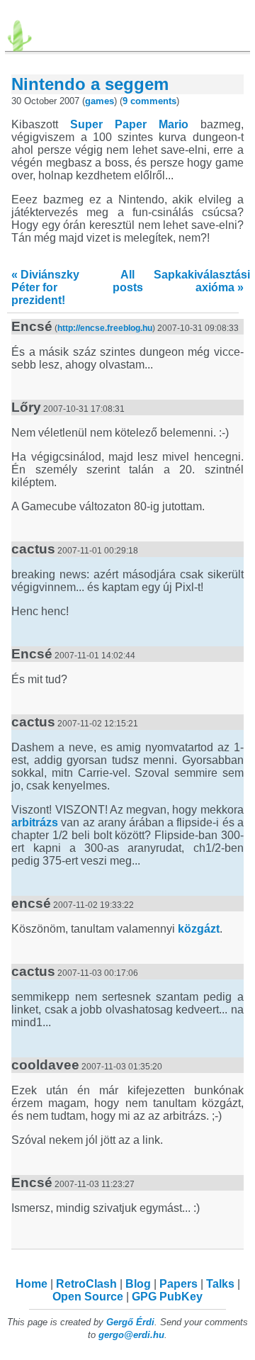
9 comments (149, 101)
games (99, 101)
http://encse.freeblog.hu (104, 328)
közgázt (199, 929)
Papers (178, 1284)
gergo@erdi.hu (131, 1335)
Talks (220, 1284)
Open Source (87, 1297)
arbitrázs (34, 822)
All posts (128, 281)
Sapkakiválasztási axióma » (202, 281)
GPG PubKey (167, 1297)
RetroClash (86, 1284)
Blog (138, 1284)
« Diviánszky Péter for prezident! (45, 287)
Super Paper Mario (129, 124)
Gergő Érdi (130, 1322)
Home (31, 1284)
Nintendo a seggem (90, 84)
